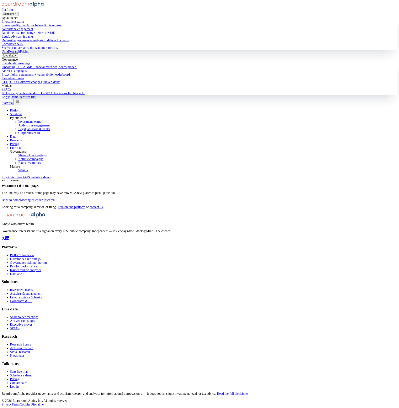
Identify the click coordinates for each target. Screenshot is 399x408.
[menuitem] (199, 23)
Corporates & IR (29, 133)
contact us (96, 207)
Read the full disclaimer (232, 393)
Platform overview (22, 255)
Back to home (11, 200)
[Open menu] (17, 102)
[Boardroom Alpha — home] (23, 6)
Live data (8, 55)
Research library (20, 344)
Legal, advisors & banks (34, 129)
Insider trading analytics (25, 270)
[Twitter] (3, 239)
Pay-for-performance (23, 266)
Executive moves (29, 162)
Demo (14, 97)
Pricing (24, 51)
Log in (6, 97)
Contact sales (18, 383)
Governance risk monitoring (28, 262)
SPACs (23, 170)
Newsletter (17, 355)
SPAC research (20, 352)
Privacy (7, 404)
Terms (16, 404)
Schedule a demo (39, 177)
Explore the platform (71, 207)
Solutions (9, 13)
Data (5, 51)
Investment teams (29, 121)
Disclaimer (38, 404)
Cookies (25, 404)
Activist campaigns (30, 159)
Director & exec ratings (25, 259)
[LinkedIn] (7, 239)
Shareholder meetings (32, 155)
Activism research (21, 348)
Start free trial (27, 97)
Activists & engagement (34, 125)
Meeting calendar (31, 200)
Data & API (18, 274)
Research (14, 51)
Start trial (8, 103)
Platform (7, 9)
